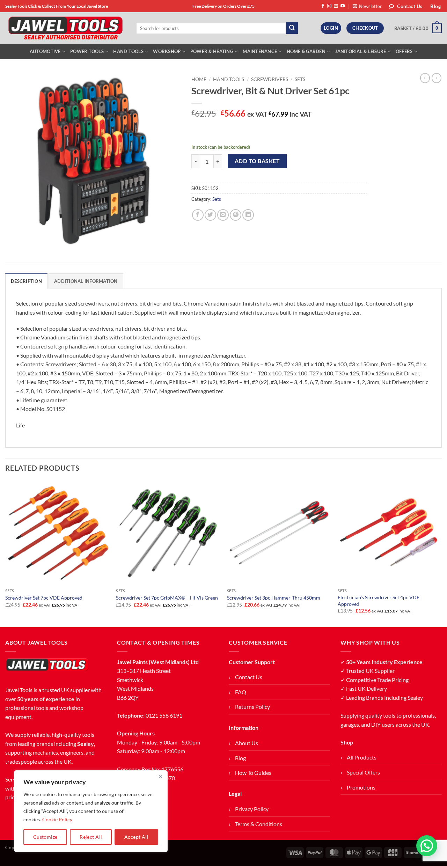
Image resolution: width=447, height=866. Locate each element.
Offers (404, 51)
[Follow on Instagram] (329, 6)
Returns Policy (252, 706)
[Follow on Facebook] (323, 6)
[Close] (160, 776)
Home (198, 79)
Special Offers (363, 772)
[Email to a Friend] (223, 215)
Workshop (167, 51)
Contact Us (248, 677)
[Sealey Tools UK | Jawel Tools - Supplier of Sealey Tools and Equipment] (65, 28)
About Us (246, 743)
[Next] (441, 553)
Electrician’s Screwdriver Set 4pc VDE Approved (378, 600)
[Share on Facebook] (198, 215)
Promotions (361, 787)
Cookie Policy (57, 819)
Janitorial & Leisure (360, 51)
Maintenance (260, 51)
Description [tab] (26, 281)
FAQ (240, 692)
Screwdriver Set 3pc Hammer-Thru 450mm (273, 598)
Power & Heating (211, 51)
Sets (300, 79)
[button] (367, 6)
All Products (361, 757)
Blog (240, 758)
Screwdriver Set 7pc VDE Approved (43, 598)
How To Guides (253, 772)
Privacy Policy (252, 809)
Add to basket (257, 161)
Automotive (45, 51)
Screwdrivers (269, 79)
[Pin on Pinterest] (235, 215)
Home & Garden (306, 51)
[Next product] (425, 78)
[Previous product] (436, 78)
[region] (91, 811)
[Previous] (5, 553)
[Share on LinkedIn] (248, 215)
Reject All (91, 837)
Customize (45, 837)
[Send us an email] (336, 6)
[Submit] (292, 28)
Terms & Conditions (258, 824)
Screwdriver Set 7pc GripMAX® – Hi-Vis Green (167, 598)
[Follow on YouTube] (342, 6)
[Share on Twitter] (210, 215)
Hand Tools (128, 51)
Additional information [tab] (86, 281)
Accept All (136, 837)
